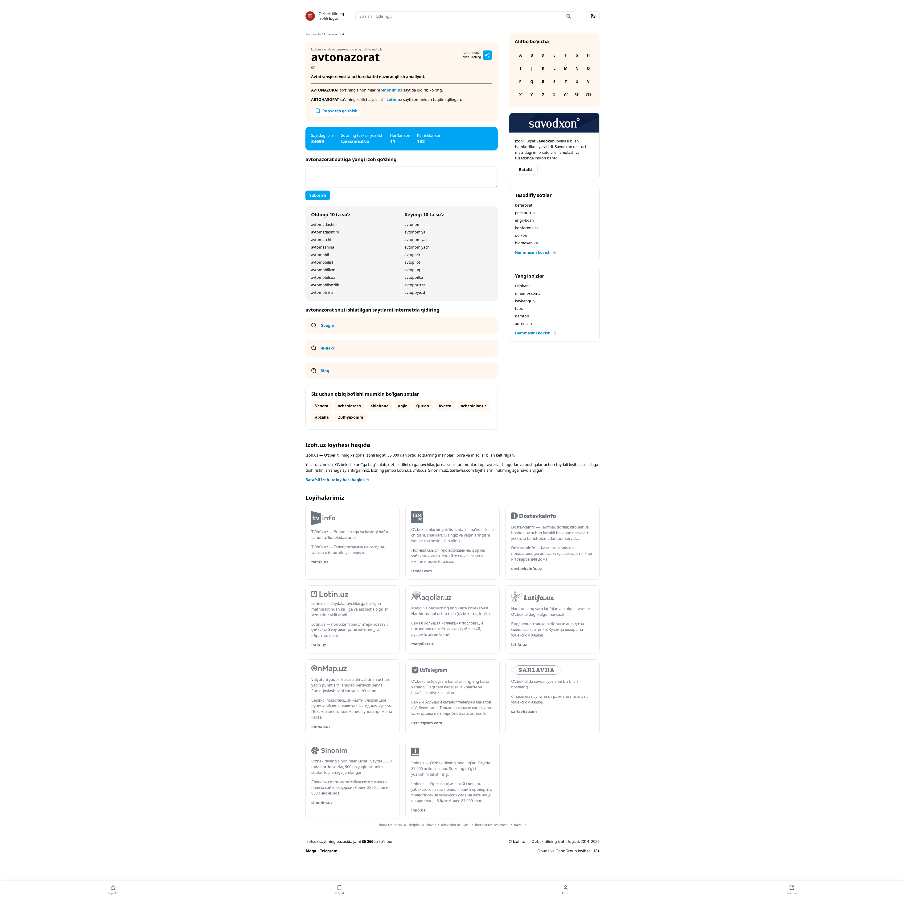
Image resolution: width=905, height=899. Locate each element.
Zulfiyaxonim (350, 417)
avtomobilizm (323, 269)
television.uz (451, 825)
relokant (522, 285)
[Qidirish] (568, 16)
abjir (402, 405)
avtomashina (322, 247)
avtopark (412, 254)
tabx (519, 308)
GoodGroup (566, 850)
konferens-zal (527, 227)
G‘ (566, 94)
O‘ (554, 94)
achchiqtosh (349, 405)
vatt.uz (468, 825)
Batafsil (526, 169)
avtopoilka (413, 277)
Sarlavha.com (462, 470)
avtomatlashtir (324, 224)
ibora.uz (385, 825)
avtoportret (414, 284)
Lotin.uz (394, 99)
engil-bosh (524, 220)
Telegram (328, 850)
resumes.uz (503, 825)
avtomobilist (322, 262)
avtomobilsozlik (325, 284)
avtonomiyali (415, 239)
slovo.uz (432, 825)
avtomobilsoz (323, 277)
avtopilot (412, 262)
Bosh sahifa (313, 34)
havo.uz (520, 825)
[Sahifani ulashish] (487, 55)
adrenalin (523, 323)
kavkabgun (525, 301)
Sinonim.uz (391, 90)
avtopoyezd (414, 292)
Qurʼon (422, 405)
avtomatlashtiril (325, 232)
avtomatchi (321, 239)
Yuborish (317, 195)
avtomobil (320, 254)
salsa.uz (400, 825)
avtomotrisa (322, 292)
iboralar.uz (483, 825)
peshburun (525, 212)
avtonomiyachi (417, 247)
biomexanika (526, 243)
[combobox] (465, 16)
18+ (596, 850)
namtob (522, 316)
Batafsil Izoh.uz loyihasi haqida (335, 479)
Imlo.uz (419, 470)
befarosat (523, 205)
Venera (321, 405)
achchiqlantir (473, 405)
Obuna (543, 850)
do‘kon (521, 235)
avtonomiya (414, 232)
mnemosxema (527, 293)
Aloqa (310, 850)
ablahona (379, 405)
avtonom (412, 224)
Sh (577, 94)
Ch (588, 94)
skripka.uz (416, 825)
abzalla (322, 417)
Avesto (445, 405)
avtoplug (412, 269)
